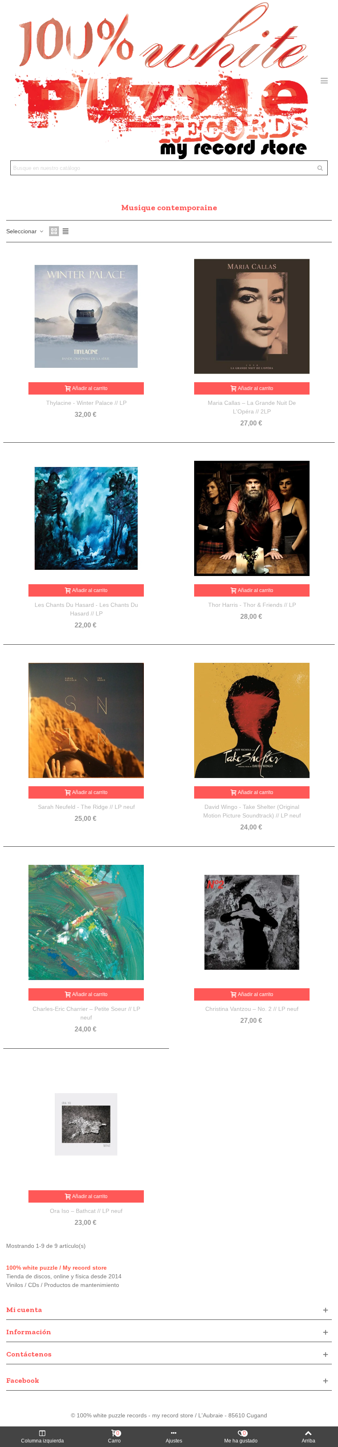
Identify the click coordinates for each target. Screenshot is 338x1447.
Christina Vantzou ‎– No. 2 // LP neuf (251, 1009)
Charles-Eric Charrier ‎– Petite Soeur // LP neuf (86, 1013)
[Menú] (324, 80)
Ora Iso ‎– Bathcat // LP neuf (86, 1211)
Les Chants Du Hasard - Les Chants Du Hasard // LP (86, 609)
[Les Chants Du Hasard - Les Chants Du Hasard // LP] (86, 518)
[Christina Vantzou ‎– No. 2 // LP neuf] (252, 922)
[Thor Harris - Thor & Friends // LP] (252, 518)
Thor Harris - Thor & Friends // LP (252, 605)
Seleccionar (22, 231)
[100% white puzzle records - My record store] (161, 80)
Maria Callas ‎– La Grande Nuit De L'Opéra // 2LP (252, 407)
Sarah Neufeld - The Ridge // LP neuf (86, 807)
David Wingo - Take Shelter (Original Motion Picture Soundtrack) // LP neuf (252, 811)
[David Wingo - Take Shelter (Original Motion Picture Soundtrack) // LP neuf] (252, 720)
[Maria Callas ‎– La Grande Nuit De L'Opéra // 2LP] (252, 316)
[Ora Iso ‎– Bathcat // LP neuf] (86, 1124)
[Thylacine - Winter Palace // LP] (86, 316)
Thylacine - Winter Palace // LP (86, 402)
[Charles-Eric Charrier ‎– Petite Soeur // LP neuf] (86, 922)
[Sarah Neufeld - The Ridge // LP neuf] (86, 720)
